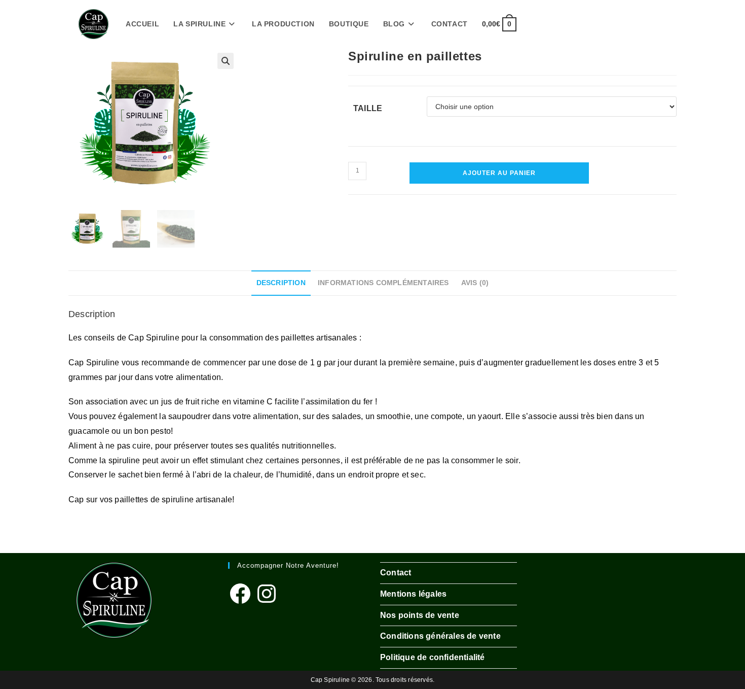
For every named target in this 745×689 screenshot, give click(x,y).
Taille (367, 108)
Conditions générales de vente (440, 636)
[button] (225, 61)
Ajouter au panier (499, 173)
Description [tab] (281, 283)
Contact (395, 572)
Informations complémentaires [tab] (383, 283)
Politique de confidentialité (432, 657)
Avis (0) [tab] (475, 283)
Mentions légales (413, 594)
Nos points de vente (419, 615)
